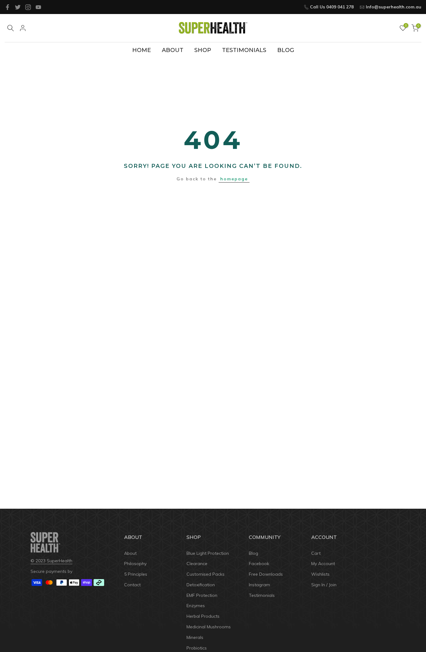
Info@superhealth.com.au (393, 7)
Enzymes (195, 605)
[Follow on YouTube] (38, 7)
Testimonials (262, 595)
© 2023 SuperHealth (51, 561)
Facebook (259, 563)
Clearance (196, 563)
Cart (316, 553)
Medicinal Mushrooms (208, 627)
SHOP (202, 50)
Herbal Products (203, 616)
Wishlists (320, 574)
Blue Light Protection (207, 553)
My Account (323, 563)
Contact (132, 585)
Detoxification (200, 585)
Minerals (194, 637)
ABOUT (172, 50)
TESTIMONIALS (244, 50)
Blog (253, 553)
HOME (141, 50)
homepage (234, 179)
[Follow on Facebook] (7, 7)
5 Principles (135, 574)
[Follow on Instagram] (28, 7)
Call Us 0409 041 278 (332, 7)
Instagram (259, 585)
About (130, 553)
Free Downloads (266, 574)
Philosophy (135, 563)
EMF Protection (201, 595)
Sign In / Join (323, 585)
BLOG (285, 50)
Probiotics (196, 648)
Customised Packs (205, 574)
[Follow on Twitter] (18, 7)
